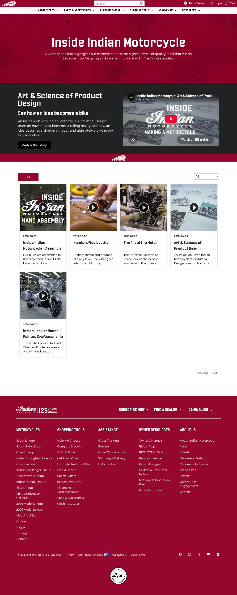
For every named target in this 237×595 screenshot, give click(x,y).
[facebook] (180, 554)
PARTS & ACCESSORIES (77, 10)
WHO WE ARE (166, 10)
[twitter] (199, 554)
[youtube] (208, 554)
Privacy (69, 554)
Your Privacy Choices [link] (90, 554)
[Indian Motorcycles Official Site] (9, 3)
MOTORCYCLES (46, 10)
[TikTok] (217, 554)
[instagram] (189, 554)
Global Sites (137, 554)
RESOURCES (189, 10)
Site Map (56, 554)
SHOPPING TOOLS (140, 10)
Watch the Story (34, 145)
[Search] (141, 3)
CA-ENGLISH (198, 409)
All (28, 177)
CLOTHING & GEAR (110, 10)
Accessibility (119, 554)
